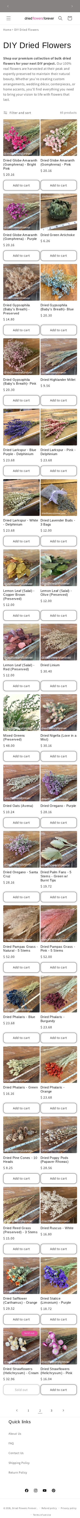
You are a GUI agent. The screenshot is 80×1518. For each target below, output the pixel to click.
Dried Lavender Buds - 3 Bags (58, 522)
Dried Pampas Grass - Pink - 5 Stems (58, 949)
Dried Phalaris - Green (20, 1087)
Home (7, 30)
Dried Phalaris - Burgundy (53, 1019)
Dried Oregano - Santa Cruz (20, 874)
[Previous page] (17, 1410)
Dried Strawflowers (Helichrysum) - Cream (21, 1371)
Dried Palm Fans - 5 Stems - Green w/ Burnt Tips (56, 876)
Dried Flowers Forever (24, 1508)
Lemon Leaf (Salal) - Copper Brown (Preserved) (19, 594)
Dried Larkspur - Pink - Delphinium (58, 452)
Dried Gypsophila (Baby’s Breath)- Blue (57, 307)
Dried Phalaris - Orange (53, 1089)
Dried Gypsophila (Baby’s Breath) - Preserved (16, 309)
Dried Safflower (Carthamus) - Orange (20, 1300)
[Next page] (63, 1410)
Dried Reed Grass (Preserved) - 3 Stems (20, 1230)
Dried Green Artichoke (58, 235)
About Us (15, 1434)
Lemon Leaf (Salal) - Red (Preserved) (19, 667)
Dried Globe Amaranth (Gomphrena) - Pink (58, 162)
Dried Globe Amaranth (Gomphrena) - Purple (20, 237)
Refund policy (49, 1508)
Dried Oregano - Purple (58, 806)
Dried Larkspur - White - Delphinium (20, 522)
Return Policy (18, 1472)
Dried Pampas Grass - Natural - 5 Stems (20, 949)
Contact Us (16, 1453)
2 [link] (40, 1410)
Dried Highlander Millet (58, 379)
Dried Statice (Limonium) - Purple (56, 1300)
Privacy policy (69, 1508)
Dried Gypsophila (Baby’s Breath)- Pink (19, 382)
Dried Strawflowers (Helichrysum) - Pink (57, 1371)
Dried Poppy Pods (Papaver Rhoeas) (55, 1160)
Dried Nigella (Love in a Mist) (59, 737)
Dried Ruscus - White (57, 1228)
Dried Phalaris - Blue (19, 1017)
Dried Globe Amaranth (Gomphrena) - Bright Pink (20, 164)
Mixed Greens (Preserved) (14, 737)
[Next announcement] (72, 6)
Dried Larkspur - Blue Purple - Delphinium (19, 452)
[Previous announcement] (8, 6)
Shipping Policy (19, 1463)
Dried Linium (50, 665)
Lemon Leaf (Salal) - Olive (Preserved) (56, 593)
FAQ (11, 1443)
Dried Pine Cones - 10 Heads (20, 1160)
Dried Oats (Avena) (18, 806)
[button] (8, 18)
